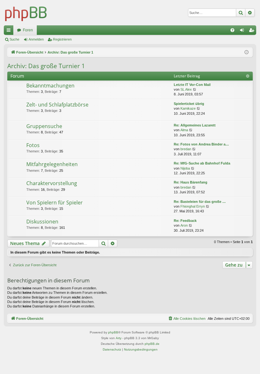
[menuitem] (232, 30)
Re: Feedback (185, 220)
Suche (14, 39)
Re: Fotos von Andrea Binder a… (201, 144)
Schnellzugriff (9, 31)
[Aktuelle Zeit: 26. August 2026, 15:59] (246, 52)
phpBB (113, 332)
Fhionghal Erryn (192, 206)
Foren (28, 30)
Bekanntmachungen (50, 85)
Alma (184, 130)
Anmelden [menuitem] (243, 31)
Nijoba (185, 168)
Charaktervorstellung (51, 183)
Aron (184, 225)
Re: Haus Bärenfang (190, 182)
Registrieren (62, 39)
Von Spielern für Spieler (54, 202)
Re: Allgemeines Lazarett (195, 125)
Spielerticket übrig (189, 104)
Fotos (33, 145)
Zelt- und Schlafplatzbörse (57, 104)
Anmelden (36, 39)
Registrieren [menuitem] (252, 31)
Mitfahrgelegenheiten (52, 164)
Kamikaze (188, 108)
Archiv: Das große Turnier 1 (46, 66)
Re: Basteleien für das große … (200, 201)
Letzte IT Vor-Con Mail (192, 85)
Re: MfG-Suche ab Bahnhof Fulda (202, 163)
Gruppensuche (44, 126)
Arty (118, 338)
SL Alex (186, 89)
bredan (185, 149)
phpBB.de (152, 343)
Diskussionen (42, 221)
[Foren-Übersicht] (26, 12)
